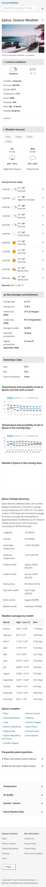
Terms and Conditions (33, 853)
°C (31, 73)
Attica (5, 713)
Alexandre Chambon (16, 55)
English (8, 867)
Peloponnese (9, 731)
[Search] (36, 8)
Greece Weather (10, 3)
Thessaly (29, 718)
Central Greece (32, 731)
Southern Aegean (11, 743)
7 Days (7, 137)
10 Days (18, 137)
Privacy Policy (30, 843)
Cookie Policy (30, 848)
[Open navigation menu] (42, 8)
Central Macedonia (11, 718)
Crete (5, 722)
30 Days (8, 141)
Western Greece (33, 713)
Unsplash (30, 55)
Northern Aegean (33, 722)
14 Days (29, 137)
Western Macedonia (12, 726)
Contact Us (29, 839)
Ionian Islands (32, 735)
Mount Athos (31, 726)
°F (35, 73)
